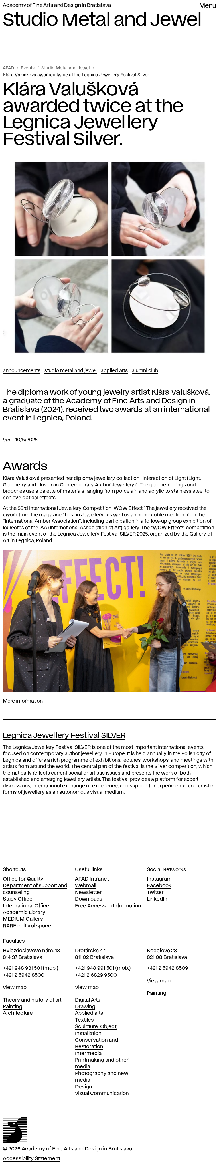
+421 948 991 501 (94, 968)
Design (83, 1087)
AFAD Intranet (92, 879)
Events (28, 68)
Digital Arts (87, 1000)
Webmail (85, 885)
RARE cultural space (27, 926)
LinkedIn (157, 899)
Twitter (155, 892)
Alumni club (145, 370)
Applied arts (89, 1013)
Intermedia (88, 1053)
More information (23, 701)
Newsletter (88, 892)
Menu (207, 6)
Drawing (85, 1006)
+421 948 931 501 (22, 968)
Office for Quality (23, 879)
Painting (12, 1006)
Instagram (159, 879)
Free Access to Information (108, 906)
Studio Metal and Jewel (65, 68)
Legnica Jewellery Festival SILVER (64, 735)
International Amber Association (42, 521)
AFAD (8, 68)
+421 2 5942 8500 (23, 975)
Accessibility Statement (31, 1158)
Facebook (159, 885)
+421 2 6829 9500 (96, 975)
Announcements (21, 370)
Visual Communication (102, 1093)
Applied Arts (114, 370)
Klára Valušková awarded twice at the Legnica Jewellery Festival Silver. (76, 75)
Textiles (84, 1020)
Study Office (18, 899)
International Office (26, 906)
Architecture (18, 1013)
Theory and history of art (32, 1000)
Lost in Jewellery (84, 515)
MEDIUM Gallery (23, 919)
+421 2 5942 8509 (167, 968)
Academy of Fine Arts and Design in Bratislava (57, 5)
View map (15, 987)
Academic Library (24, 912)
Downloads (88, 899)
